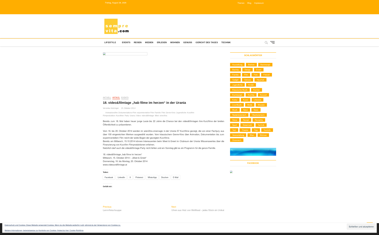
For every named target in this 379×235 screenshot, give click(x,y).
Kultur (234, 99)
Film (163, 113)
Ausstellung (237, 64)
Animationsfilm (111, 113)
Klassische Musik (240, 89)
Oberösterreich (258, 114)
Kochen (256, 89)
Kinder (251, 84)
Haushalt (260, 79)
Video (138, 116)
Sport (234, 125)
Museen (261, 104)
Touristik (267, 130)
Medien (149, 42)
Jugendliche (181, 113)
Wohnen (175, 42)
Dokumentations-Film (127, 113)
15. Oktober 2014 (128, 108)
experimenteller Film (145, 113)
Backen (251, 64)
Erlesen (162, 42)
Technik (226, 42)
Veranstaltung (238, 135)
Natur (245, 109)
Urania (132, 116)
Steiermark (247, 125)
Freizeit (266, 74)
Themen (240, 2)
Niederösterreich (239, 114)
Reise (234, 119)
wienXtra (163, 116)
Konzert (263, 94)
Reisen (138, 42)
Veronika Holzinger (111, 108)
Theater (245, 130)
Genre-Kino (170, 113)
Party (127, 116)
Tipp (256, 130)
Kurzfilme (120, 116)
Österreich (236, 140)
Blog (249, 2)
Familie (158, 113)
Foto (256, 74)
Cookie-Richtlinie (76, 230)
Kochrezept (237, 94)
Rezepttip (259, 119)
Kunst (245, 99)
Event (258, 69)
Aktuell (107, 98)
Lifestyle (110, 42)
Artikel (116, 98)
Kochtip (251, 94)
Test (234, 130)
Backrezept (265, 64)
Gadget (235, 79)
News (256, 109)
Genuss (187, 42)
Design (247, 69)
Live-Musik (237, 104)
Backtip (235, 69)
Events (126, 42)
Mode (249, 104)
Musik (234, 109)
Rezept (246, 119)
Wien (157, 116)
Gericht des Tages (207, 42)
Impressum (259, 2)
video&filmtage (148, 116)
